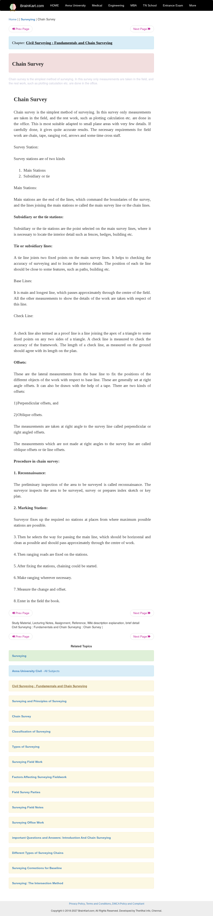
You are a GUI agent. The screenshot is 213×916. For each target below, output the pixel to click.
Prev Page (22, 29)
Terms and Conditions (98, 903)
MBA (133, 5)
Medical (97, 5)
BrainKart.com (32, 6)
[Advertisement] (182, 79)
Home (13, 19)
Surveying (28, 19)
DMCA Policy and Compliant (128, 903)
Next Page (140, 29)
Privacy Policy (77, 903)
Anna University (75, 5)
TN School (150, 5)
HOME (54, 5)
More (192, 5)
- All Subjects (35, 671)
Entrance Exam (173, 5)
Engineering (116, 5)
